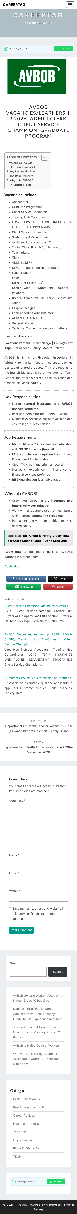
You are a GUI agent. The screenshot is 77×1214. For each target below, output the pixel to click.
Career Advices (24, 1115)
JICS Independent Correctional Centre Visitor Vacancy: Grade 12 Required (36, 1032)
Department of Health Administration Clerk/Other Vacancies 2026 (38, 747)
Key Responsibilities (23, 171)
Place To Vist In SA (26, 1148)
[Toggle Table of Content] (43, 157)
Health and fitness (26, 1123)
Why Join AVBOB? (21, 180)
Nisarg (38, 1209)
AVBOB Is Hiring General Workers (36, 1045)
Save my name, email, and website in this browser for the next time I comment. (38, 913)
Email (14, 873)
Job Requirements (21, 175)
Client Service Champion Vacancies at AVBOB (36, 606)
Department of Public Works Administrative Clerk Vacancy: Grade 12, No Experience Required (37, 1014)
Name (14, 855)
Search (15, 963)
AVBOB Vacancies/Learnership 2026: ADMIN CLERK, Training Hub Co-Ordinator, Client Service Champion (38, 639)
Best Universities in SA (29, 1107)
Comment (17, 800)
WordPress (53, 1204)
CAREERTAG (14, 4)
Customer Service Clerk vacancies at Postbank (37, 678)
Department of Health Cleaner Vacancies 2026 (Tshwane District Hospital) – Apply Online (38, 726)
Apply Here (12, 566)
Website (14, 891)
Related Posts (23, 184)
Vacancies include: (21, 162)
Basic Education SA (27, 1099)
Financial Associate (25, 167)
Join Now (64, 49)
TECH (17, 1156)
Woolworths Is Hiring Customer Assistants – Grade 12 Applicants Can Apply (36, 1059)
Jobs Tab (19, 1132)
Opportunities (23, 1140)
